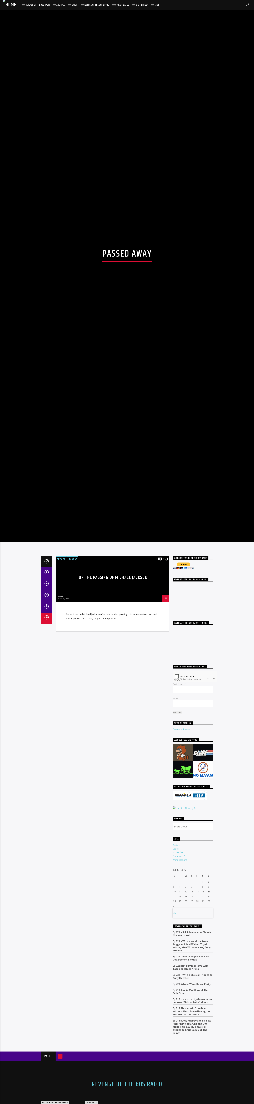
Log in (176, 912)
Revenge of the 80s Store (96, 5)
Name (175, 761)
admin (60, 660)
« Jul (175, 976)
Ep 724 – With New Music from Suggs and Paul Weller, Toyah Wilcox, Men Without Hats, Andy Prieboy (191, 1009)
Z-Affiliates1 (142, 5)
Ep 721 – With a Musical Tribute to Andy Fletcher (192, 1040)
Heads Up (72, 622)
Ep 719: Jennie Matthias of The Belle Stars (190, 1055)
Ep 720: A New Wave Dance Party (192, 1047)
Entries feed (178, 915)
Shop (157, 5)
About (74, 5)
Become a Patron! (181, 792)
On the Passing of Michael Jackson (113, 640)
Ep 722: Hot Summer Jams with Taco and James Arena (190, 1031)
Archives (60, 5)
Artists (61, 622)
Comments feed (180, 919)
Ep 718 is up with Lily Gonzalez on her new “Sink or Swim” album (192, 1064)
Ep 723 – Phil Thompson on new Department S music (191, 1021)
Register (177, 908)
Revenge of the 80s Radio (38, 5)
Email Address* (179, 747)
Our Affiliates (122, 5)
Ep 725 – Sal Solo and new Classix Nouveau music (192, 997)
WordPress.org (180, 923)
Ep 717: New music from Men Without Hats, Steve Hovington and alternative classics (191, 1074)
